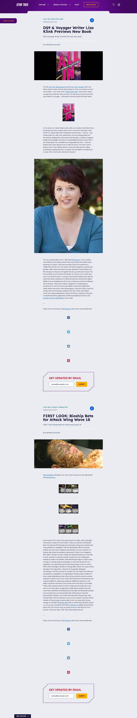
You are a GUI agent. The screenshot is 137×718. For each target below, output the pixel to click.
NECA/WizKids (48, 460)
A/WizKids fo (72, 572)
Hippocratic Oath (72, 92)
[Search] (114, 4)
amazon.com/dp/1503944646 (53, 283)
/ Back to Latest (8, 21)
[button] (22, 4)
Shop (77, 5)
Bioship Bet (63, 570)
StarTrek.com (75, 245)
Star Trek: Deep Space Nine (53, 19)
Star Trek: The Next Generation (55, 392)
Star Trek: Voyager (77, 87)
